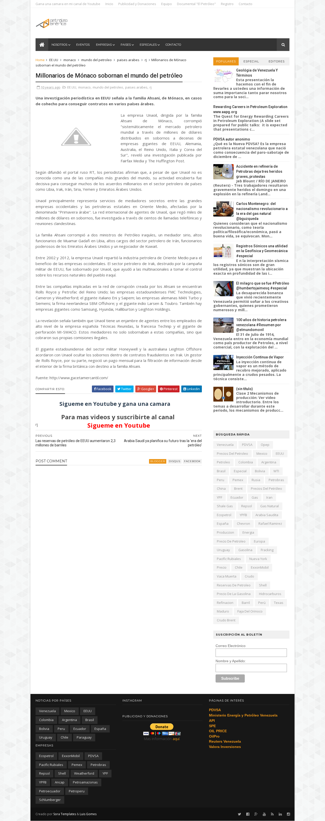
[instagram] (288, 814)
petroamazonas (85, 782)
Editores (277, 61)
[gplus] (256, 814)
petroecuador (49, 791)
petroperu (77, 791)
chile (238, 567)
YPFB (243, 515)
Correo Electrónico (231, 646)
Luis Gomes (88, 814)
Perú (262, 602)
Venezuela (225, 444)
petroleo (223, 462)
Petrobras (276, 480)
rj (146, 60)
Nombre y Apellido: (231, 661)
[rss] (272, 814)
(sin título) (244, 389)
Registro (227, 4)
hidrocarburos (270, 593)
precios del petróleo (266, 488)
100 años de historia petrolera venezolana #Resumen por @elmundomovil (261, 325)
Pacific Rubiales (229, 558)
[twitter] (239, 814)
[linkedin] (280, 814)
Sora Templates (64, 814)
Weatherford (84, 773)
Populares (226, 61)
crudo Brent (226, 620)
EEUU (280, 453)
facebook (192, 461)
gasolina (245, 550)
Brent (238, 488)
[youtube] (264, 814)
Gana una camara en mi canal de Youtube (68, 4)
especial (240, 471)
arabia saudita (266, 515)
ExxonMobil (260, 567)
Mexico (261, 453)
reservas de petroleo (234, 585)
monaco (69, 60)
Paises (126, 44)
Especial (251, 61)
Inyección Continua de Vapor (260, 357)
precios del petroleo (232, 453)
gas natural (269, 506)
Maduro (223, 611)
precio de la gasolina (234, 593)
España (223, 523)
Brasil (221, 471)
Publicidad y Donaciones (137, 4)
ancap (59, 782)
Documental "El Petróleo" (196, 4)
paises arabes (128, 60)
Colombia (245, 462)
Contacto (245, 4)
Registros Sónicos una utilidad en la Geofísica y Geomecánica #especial (262, 251)
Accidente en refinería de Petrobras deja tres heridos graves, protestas (259, 171)
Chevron (243, 523)
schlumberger (50, 799)
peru (220, 480)
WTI (276, 471)
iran (269, 497)
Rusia (256, 480)
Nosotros (59, 44)
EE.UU (53, 60)
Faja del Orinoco (250, 611)
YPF (219, 497)
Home (40, 60)
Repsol (246, 506)
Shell (263, 585)
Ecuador (237, 497)
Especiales (148, 44)
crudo (249, 576)
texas (278, 602)
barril (246, 602)
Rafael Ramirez (270, 523)
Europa (259, 541)
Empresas (104, 44)
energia (248, 532)
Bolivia (260, 471)
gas (255, 497)
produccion (225, 532)
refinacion (225, 602)
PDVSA (247, 444)
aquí (176, 738)
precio (221, 567)
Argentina (268, 462)
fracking (267, 550)
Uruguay (223, 550)
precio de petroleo (231, 541)
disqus (174, 461)
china (221, 488)
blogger (157, 461)
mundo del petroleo (96, 60)
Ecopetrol (224, 515)
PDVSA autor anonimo (231, 139)
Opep (265, 444)
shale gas (225, 506)
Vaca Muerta (226, 576)
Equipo (166, 4)
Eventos (83, 44)
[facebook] (247, 814)
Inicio (109, 4)
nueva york (258, 558)
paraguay (84, 737)
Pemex (238, 480)
